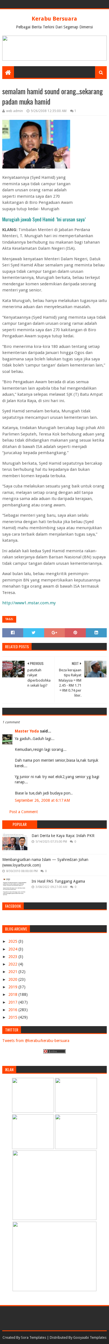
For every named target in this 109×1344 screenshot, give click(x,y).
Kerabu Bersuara (54, 18)
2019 (13, 987)
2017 (13, 1002)
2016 (13, 1010)
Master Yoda (27, 731)
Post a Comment (23, 812)
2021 (13, 971)
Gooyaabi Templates (89, 1337)
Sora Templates (33, 1337)
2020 (13, 979)
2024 (13, 949)
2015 (13, 1017)
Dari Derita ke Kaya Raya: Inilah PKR (63, 835)
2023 (13, 956)
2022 (13, 964)
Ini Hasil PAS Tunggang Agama (58, 881)
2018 (13, 994)
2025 (13, 941)
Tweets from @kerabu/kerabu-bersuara (35, 1040)
